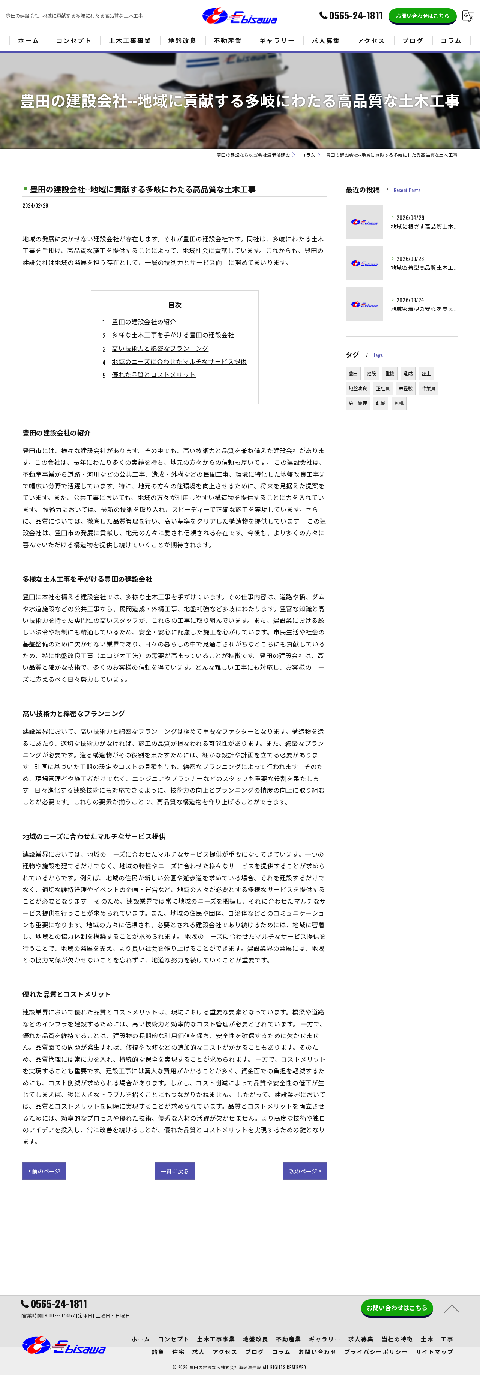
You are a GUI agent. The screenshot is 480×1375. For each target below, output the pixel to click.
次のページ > (305, 1171)
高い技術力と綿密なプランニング (160, 348)
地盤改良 (358, 388)
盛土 (426, 373)
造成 (408, 373)
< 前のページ (44, 1171)
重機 (389, 373)
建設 (371, 373)
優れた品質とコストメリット (154, 374)
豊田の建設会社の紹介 (144, 321)
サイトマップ (435, 1351)
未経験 (406, 388)
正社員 (383, 388)
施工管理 (358, 403)
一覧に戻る (174, 1171)
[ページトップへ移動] (451, 1308)
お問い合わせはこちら (422, 15)
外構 (399, 403)
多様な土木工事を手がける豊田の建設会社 (173, 334)
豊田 (353, 373)
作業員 (429, 388)
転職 (380, 403)
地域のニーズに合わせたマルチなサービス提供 (179, 361)
